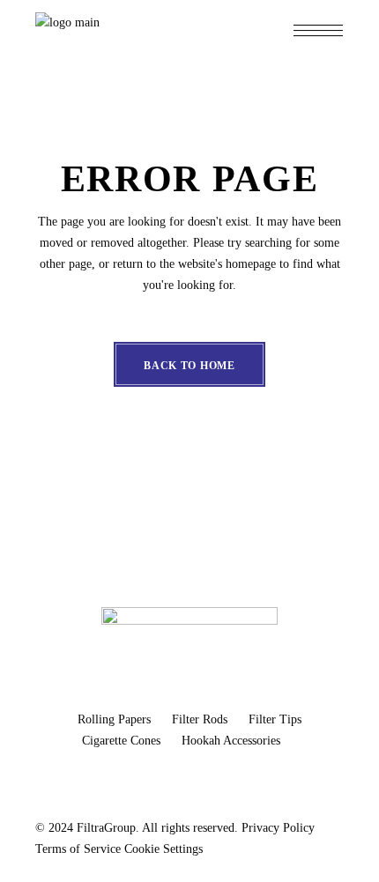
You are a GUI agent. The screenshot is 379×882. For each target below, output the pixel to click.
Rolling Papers (116, 719)
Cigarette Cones (123, 740)
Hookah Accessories (231, 740)
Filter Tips (275, 719)
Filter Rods (201, 719)
